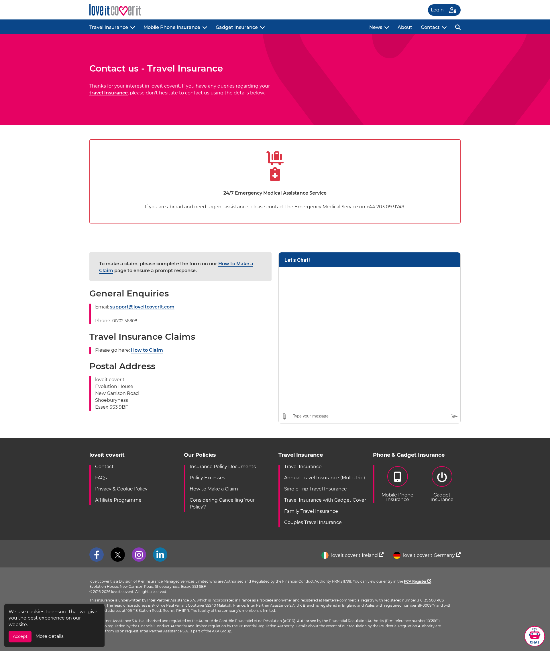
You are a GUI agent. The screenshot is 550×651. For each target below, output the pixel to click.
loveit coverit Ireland (354, 555)
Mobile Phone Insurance (172, 27)
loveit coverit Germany (429, 555)
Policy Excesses (207, 477)
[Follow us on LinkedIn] (160, 554)
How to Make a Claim (214, 489)
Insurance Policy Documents (223, 466)
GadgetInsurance (442, 497)
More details (50, 636)
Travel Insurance (108, 27)
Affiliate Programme (118, 500)
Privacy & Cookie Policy (121, 489)
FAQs (101, 477)
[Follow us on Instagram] (139, 554)
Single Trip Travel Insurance (315, 489)
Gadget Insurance (237, 27)
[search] (458, 26)
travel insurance (108, 93)
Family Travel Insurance (311, 511)
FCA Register (415, 581)
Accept (20, 636)
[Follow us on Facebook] (96, 554)
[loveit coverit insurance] (115, 10)
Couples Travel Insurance (313, 522)
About (405, 27)
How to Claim (147, 350)
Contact (430, 27)
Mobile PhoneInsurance (397, 497)
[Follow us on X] (118, 554)
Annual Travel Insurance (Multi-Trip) (324, 477)
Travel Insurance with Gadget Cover (325, 500)
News (375, 27)
